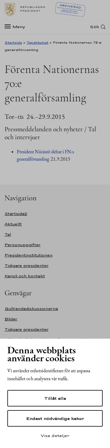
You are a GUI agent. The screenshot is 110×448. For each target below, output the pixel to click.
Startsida (13, 42)
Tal (8, 234)
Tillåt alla (55, 398)
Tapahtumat (37, 42)
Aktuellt (13, 224)
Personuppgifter (23, 244)
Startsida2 (16, 213)
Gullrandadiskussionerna (31, 308)
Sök (94, 26)
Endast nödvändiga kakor (55, 418)
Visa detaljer (55, 435)
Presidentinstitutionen (29, 255)
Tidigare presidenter (27, 265)
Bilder (11, 319)
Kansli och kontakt (25, 276)
